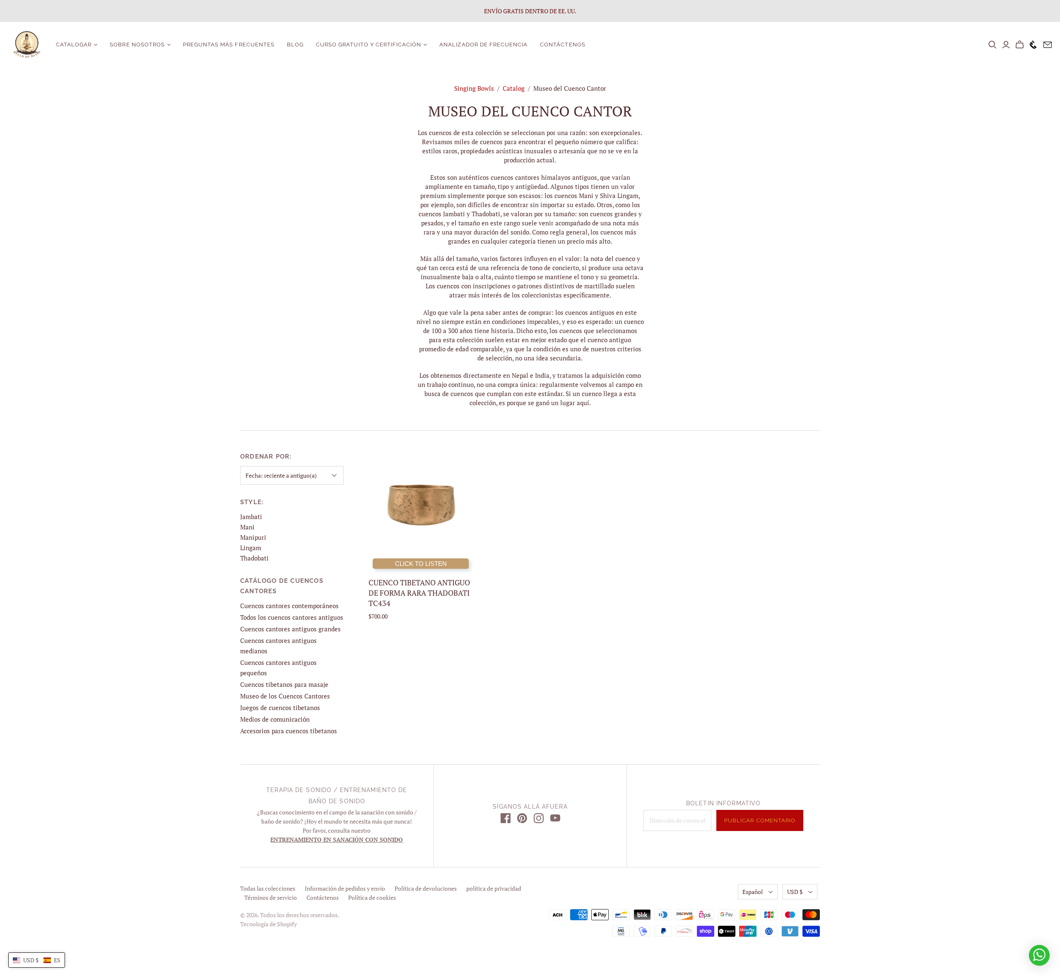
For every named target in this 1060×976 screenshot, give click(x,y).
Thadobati (254, 558)
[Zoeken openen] (992, 45)
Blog (295, 44)
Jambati (251, 516)
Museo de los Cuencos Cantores (285, 696)
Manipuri (253, 537)
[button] (37, 960)
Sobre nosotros (137, 44)
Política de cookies (372, 897)
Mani (247, 527)
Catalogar (74, 44)
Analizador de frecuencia (483, 44)
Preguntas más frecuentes (229, 44)
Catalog (514, 88)
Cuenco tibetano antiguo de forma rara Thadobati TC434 (419, 592)
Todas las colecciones (267, 888)
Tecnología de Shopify (268, 924)
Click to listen (421, 563)
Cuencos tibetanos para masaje (284, 684)
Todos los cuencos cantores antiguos (291, 617)
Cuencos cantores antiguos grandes (290, 629)
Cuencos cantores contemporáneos (289, 606)
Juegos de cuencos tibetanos (280, 707)
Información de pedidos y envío (345, 888)
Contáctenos (562, 44)
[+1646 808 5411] (1031, 45)
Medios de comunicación (275, 719)
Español (752, 892)
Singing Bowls (474, 88)
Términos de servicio (270, 897)
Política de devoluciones (426, 888)
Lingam (250, 548)
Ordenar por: (266, 456)
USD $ (794, 892)
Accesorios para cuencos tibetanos (288, 731)
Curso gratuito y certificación (368, 44)
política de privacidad (493, 888)
